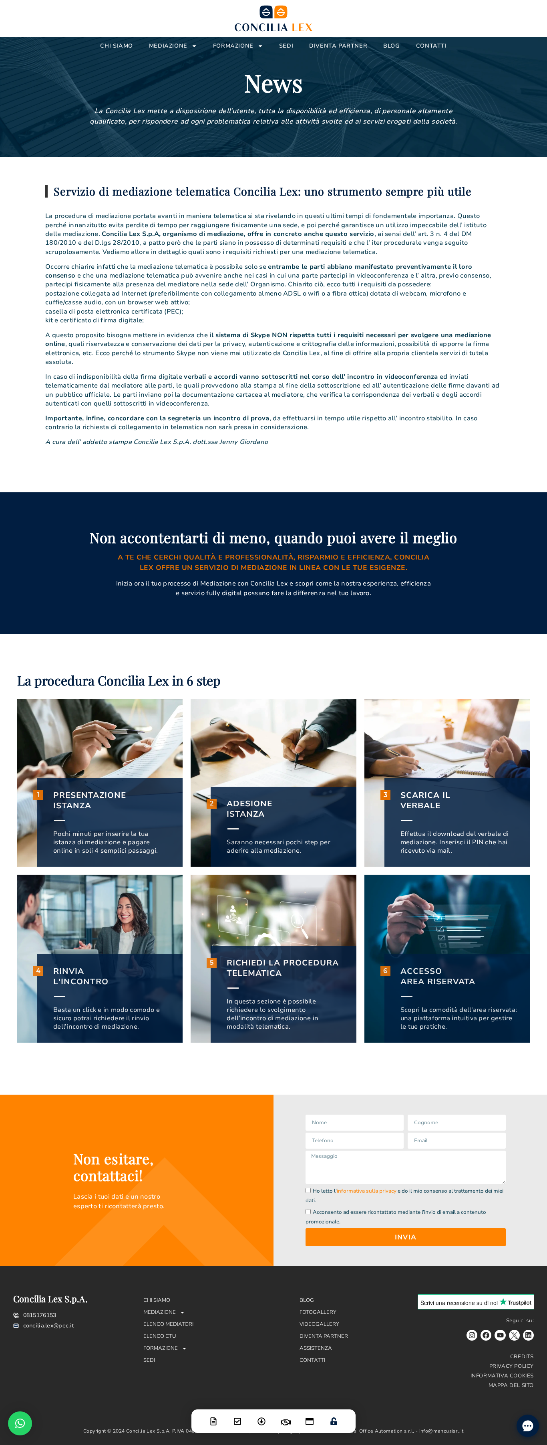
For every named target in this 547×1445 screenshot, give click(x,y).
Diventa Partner (338, 46)
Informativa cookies (502, 1375)
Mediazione (168, 46)
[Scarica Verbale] (261, 1416)
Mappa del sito (511, 1385)
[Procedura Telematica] (310, 1416)
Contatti (431, 46)
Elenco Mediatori (168, 1324)
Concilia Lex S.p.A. (50, 1299)
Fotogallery (318, 1312)
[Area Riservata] (334, 1416)
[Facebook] (486, 1335)
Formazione (233, 46)
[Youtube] (500, 1335)
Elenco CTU (159, 1336)
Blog (391, 46)
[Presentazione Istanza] (213, 1416)
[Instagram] (472, 1335)
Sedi (286, 46)
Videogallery (319, 1324)
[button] (20, 1423)
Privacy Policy (511, 1366)
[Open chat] (528, 1426)
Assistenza (316, 1348)
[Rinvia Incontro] (286, 1417)
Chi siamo (116, 46)
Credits (522, 1356)
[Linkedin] (528, 1335)
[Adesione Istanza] (237, 1416)
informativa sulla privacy (366, 1191)
